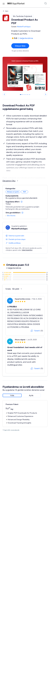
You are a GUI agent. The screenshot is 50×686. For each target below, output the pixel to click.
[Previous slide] (4, 94)
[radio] (12, 395)
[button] (22, 202)
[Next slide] (45, 94)
